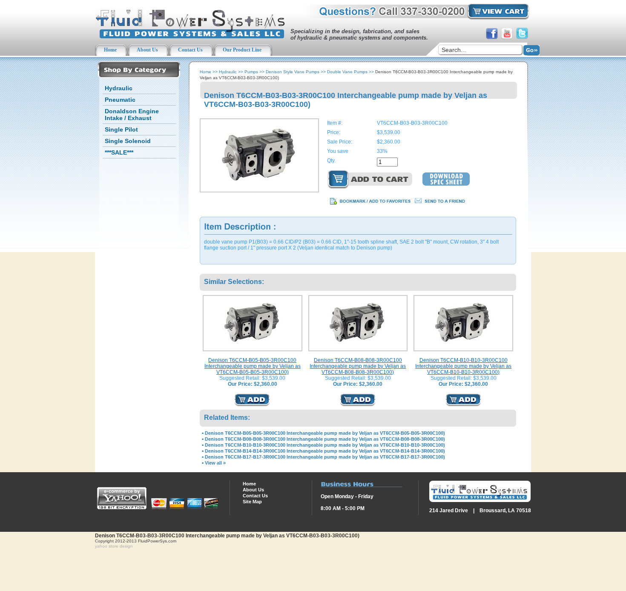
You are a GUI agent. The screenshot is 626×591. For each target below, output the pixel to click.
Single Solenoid (128, 141)
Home (205, 71)
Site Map (252, 501)
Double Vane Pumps (347, 71)
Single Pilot (121, 129)
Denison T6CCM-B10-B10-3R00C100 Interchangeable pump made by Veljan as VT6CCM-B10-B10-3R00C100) (463, 366)
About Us (253, 489)
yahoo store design (114, 546)
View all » (215, 462)
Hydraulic (118, 88)
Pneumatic (120, 99)
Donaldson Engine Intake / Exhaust (132, 114)
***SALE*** (119, 152)
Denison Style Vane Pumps (292, 71)
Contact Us (255, 495)
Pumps (251, 71)
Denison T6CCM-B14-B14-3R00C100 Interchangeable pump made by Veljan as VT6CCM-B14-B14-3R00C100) (325, 450)
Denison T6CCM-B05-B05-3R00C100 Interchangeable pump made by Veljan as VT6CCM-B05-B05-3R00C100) (252, 366)
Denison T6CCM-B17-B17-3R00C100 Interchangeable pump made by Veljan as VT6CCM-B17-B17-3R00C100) (325, 456)
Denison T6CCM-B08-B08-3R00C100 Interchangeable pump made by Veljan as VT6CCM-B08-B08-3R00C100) (358, 366)
